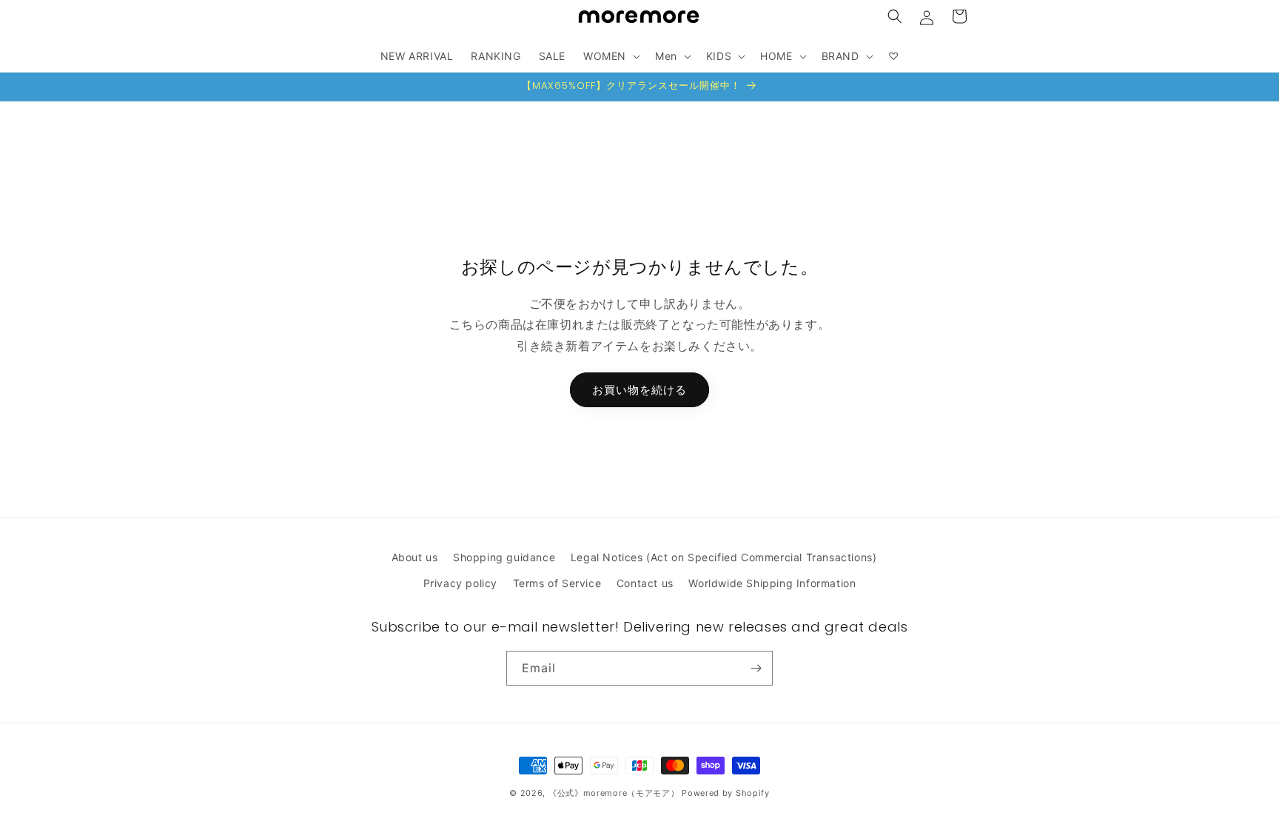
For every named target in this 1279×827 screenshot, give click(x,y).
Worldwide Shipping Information (772, 583)
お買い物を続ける (639, 389)
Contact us (645, 583)
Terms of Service (557, 583)
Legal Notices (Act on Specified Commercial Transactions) (724, 557)
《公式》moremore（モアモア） (613, 793)
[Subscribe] (755, 668)
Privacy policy (460, 583)
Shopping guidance (504, 557)
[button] (895, 16)
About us (415, 557)
